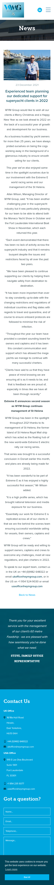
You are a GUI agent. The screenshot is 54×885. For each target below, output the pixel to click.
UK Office (9, 711)
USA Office (10, 753)
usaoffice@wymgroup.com (27, 586)
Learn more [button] (11, 869)
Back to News (27, 595)
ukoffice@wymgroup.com (27, 576)
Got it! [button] (27, 877)
